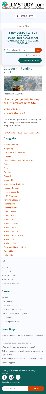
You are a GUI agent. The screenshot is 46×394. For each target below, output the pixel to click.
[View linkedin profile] (18, 377)
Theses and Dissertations (15, 247)
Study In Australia (12, 220)
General (7, 176)
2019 (13, 133)
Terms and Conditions (10, 283)
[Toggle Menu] (4, 16)
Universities (9, 255)
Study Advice (9, 216)
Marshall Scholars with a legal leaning (16, 343)
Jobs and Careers (11, 188)
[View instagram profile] (11, 377)
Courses (7, 156)
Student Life (9, 204)
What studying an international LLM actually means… (23, 359)
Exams (6, 164)
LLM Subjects (7, 318)
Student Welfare (11, 208)
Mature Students (11, 192)
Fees (6, 168)
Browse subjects (31, 60)
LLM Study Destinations (11, 309)
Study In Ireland (11, 231)
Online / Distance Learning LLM (14, 313)
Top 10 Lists (9, 251)
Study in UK (19, 113)
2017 (7, 133)
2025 (32, 133)
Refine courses (32, 55)
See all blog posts (9, 363)
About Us (5, 267)
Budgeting (8, 149)
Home (19, 26)
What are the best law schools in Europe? (18, 347)
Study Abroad (10, 212)
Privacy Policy (7, 279)
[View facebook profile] (4, 377)
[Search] (38, 50)
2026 (38, 133)
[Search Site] (18, 16)
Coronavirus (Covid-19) (14, 152)
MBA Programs (10, 196)
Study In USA (10, 243)
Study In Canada (11, 224)
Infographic (9, 180)
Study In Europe (11, 228)
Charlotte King (13, 109)
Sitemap (5, 297)
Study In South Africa (13, 235)
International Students (14, 184)
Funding (9, 113)
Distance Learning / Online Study (18, 160)
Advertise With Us (9, 275)
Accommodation (11, 145)
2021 (20, 133)
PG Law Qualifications (10, 322)
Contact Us (6, 271)
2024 (26, 133)
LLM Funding (7, 301)
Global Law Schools (9, 305)
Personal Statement (12, 200)
